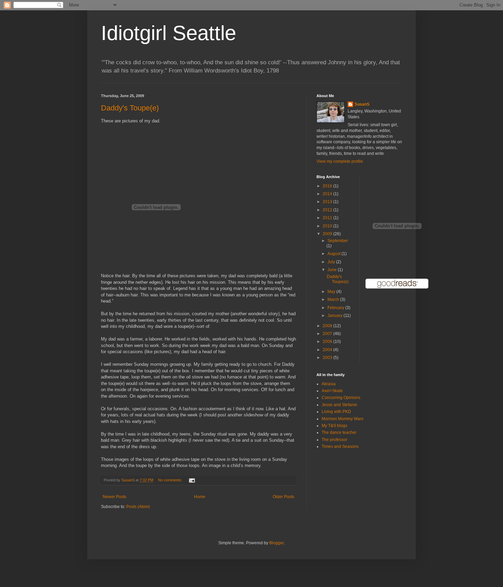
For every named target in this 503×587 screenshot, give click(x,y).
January (335, 315)
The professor (334, 439)
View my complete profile (340, 161)
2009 (328, 233)
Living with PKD (336, 411)
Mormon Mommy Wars (342, 418)
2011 (328, 217)
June (332, 269)
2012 (328, 210)
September (337, 240)
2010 (328, 226)
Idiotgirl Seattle (168, 33)
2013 (328, 201)
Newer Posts (114, 496)
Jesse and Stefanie (339, 404)
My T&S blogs (334, 425)
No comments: (170, 480)
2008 (328, 325)
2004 (328, 349)
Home (199, 496)
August (334, 253)
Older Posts (283, 496)
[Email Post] (191, 480)
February (336, 307)
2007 (328, 333)
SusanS (362, 104)
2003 (328, 357)
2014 (328, 193)
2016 (328, 186)
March (333, 299)
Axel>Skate (332, 390)
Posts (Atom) (138, 506)
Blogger (276, 543)
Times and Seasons (340, 446)
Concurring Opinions (341, 397)
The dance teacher (339, 432)
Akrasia (329, 384)
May (331, 291)
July (331, 261)
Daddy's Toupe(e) (130, 108)
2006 (328, 341)
